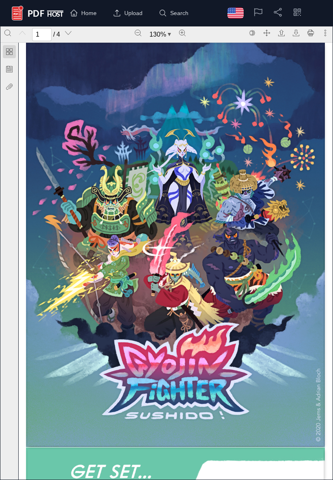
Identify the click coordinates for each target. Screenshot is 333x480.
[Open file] (281, 32)
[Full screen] (266, 32)
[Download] (296, 32)
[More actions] (325, 32)
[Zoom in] (182, 32)
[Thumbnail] (9, 51)
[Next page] (68, 32)
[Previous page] (22, 32)
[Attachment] (9, 86)
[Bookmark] (9, 69)
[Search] (7, 32)
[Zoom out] (138, 32)
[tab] (9, 53)
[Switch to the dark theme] (252, 32)
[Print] (310, 32)
